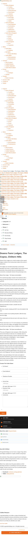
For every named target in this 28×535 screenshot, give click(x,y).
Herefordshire (11, 26)
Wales (4, 46)
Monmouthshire (12, 57)
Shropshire (10, 27)
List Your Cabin (3, 523)
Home (1, 171)
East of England (9, 15)
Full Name (5, 366)
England (5, 3)
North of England (9, 5)
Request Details (12, 431)
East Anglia (11, 17)
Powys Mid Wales (12, 53)
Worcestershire (11, 31)
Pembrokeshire (11, 59)
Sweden (7, 74)
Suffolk (9, 21)
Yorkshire (10, 14)
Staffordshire (11, 29)
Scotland (5, 60)
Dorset (9, 38)
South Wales (8, 55)
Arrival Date (5, 381)
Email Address (6, 371)
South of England (9, 41)
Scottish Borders (9, 64)
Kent (9, 43)
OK (6, 216)
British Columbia (9, 78)
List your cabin (6, 79)
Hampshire (10, 45)
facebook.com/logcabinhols (15, 472)
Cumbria (10, 7)
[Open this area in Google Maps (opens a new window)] (2, 199)
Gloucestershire (12, 24)
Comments (5, 395)
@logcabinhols (10, 473)
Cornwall (10, 34)
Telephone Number (7, 376)
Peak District (11, 12)
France (7, 71)
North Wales (8, 48)
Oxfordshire (12, 244)
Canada (5, 76)
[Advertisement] (10, 501)
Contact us (5, 81)
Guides (4, 83)
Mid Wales (7, 52)
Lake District (11, 8)
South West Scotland (10, 67)
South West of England (11, 33)
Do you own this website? (2, 216)
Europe (4, 69)
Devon (9, 36)
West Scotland (8, 62)
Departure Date (6, 388)
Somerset (10, 40)
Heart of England (9, 22)
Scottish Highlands (10, 65)
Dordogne (10, 72)
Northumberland (12, 10)
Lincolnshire (11, 19)
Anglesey (10, 50)
